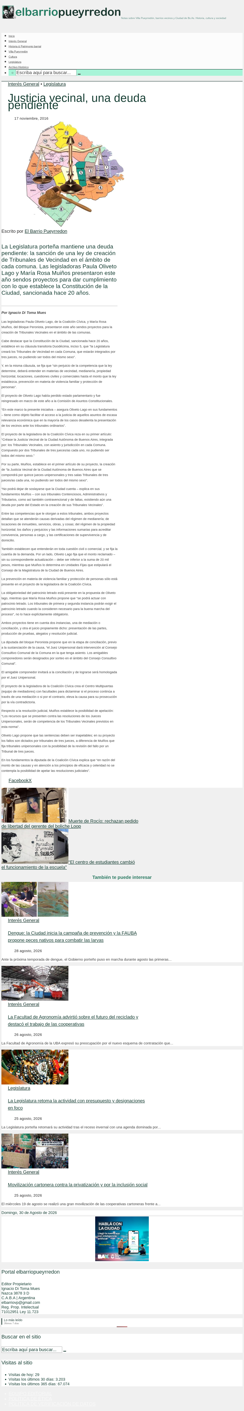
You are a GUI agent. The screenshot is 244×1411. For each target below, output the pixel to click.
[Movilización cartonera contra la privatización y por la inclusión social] (34, 1166)
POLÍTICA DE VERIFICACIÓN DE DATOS (52, 1403)
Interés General (18, 41)
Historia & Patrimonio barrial (25, 46)
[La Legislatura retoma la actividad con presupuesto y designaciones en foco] (34, 1082)
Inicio (12, 36)
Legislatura (15, 61)
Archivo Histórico (19, 67)
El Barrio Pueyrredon (46, 231)
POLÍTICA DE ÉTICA (30, 1398)
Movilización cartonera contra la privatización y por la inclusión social (78, 1184)
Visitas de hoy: (22, 1374)
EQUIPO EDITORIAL (30, 1393)
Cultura (13, 56)
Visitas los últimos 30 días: (32, 1379)
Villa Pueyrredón (18, 51)
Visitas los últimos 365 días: (33, 1384)
